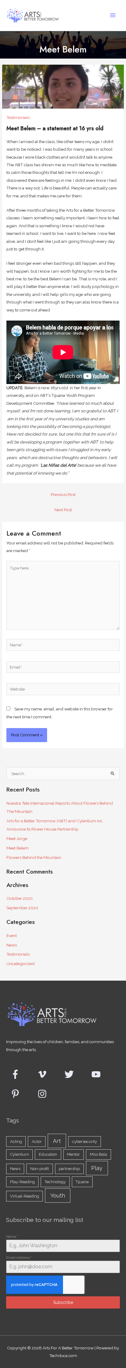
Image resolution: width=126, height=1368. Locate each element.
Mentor (73, 1154)
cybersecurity (84, 1141)
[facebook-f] (19, 1074)
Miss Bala (98, 1154)
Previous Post (63, 494)
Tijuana (82, 1181)
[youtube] (100, 1074)
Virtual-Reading (24, 1196)
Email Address (19, 1257)
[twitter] (73, 1074)
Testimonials (18, 117)
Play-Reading (22, 1181)
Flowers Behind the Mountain (33, 857)
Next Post (63, 509)
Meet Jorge (16, 838)
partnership (69, 1168)
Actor (37, 1141)
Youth (57, 1195)
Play (96, 1168)
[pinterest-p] (19, 1094)
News (11, 945)
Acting (16, 1141)
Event (11, 935)
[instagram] (43, 1094)
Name (12, 1236)
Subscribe (63, 1302)
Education (48, 1154)
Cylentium (19, 1154)
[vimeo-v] (46, 1074)
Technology (55, 1181)
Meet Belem (17, 848)
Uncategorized (20, 963)
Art (57, 1141)
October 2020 (19, 898)
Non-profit (39, 1168)
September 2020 (22, 907)
